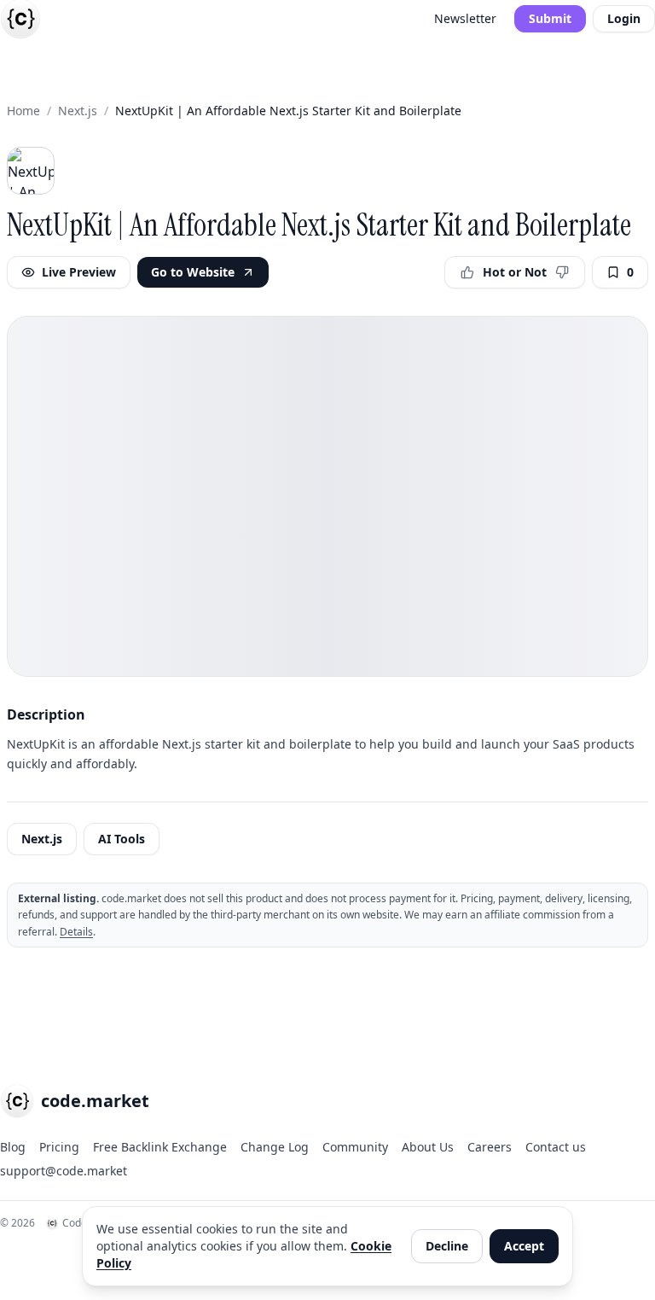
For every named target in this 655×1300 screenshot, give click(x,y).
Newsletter (465, 18)
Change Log (275, 1147)
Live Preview (79, 272)
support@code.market (63, 1171)
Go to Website (193, 272)
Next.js (77, 110)
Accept (524, 1246)
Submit (550, 18)
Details (76, 931)
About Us (428, 1147)
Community (355, 1147)
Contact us (555, 1147)
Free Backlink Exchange (160, 1147)
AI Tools (121, 839)
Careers (489, 1147)
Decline (447, 1246)
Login (624, 18)
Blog (13, 1147)
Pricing (59, 1147)
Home (23, 110)
